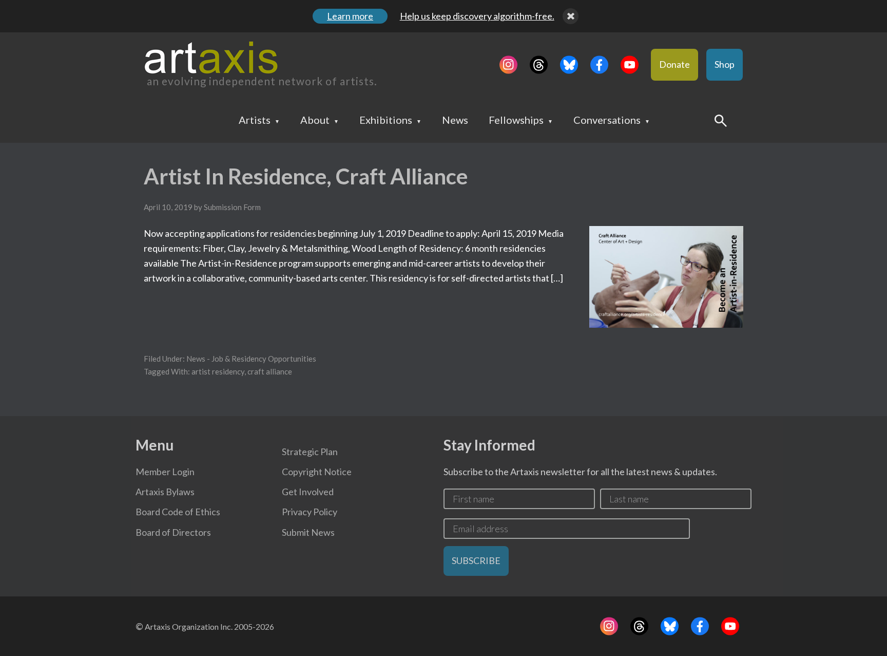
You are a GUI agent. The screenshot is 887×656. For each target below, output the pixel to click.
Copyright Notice (317, 471)
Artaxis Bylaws (165, 491)
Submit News (308, 532)
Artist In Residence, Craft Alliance (306, 176)
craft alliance (269, 371)
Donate (674, 64)
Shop (725, 64)
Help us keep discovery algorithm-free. (477, 16)
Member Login (165, 471)
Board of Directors (173, 532)
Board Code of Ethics (178, 511)
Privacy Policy (309, 511)
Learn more (350, 16)
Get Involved (308, 491)
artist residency (217, 371)
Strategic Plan (310, 451)
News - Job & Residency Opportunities (251, 358)
